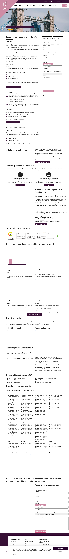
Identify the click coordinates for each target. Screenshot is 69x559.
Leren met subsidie (42, 5)
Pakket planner (52, 5)
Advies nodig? (10, 9)
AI (26, 5)
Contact (65, 5)
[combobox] (48, 64)
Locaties (45, 1)
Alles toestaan (60, 548)
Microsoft (21, 5)
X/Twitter (37, 491)
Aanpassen (60, 551)
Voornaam (45, 55)
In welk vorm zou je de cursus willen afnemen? (52, 72)
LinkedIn (44, 49)
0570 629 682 (46, 544)
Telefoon (45, 62)
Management (32, 5)
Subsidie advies (52, 1)
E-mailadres (45, 68)
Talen (15, 5)
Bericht (44, 75)
